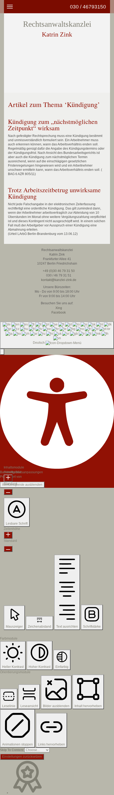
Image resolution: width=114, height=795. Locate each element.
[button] (2, 352)
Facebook (58, 312)
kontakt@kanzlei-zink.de (58, 280)
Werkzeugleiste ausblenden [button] (22, 484)
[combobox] (57, 335)
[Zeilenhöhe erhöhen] (8, 535)
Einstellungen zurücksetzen (22, 756)
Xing (58, 308)
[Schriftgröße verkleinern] (8, 492)
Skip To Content (12, 750)
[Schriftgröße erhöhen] (8, 478)
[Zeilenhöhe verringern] (8, 549)
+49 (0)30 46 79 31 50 (58, 271)
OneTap (28, 477)
